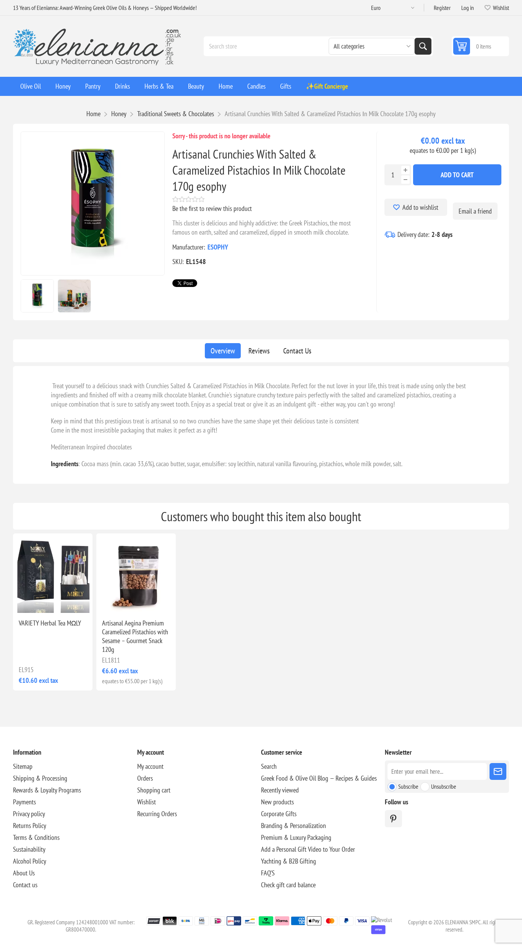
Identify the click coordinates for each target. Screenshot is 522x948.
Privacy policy (29, 813)
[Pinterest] (393, 818)
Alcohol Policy (29, 861)
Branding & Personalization (293, 825)
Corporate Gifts (279, 813)
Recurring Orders (157, 813)
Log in (467, 7)
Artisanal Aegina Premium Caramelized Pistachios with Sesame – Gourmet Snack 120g (135, 636)
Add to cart (457, 174)
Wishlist (146, 801)
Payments (24, 801)
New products (277, 801)
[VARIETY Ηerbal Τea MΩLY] (52, 573)
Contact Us (297, 351)
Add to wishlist (420, 207)
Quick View (41, 600)
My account (150, 766)
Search (423, 46)
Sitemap (22, 766)
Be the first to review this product (212, 208)
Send (498, 771)
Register (442, 7)
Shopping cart (153, 790)
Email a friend (475, 211)
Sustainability (29, 849)
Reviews (259, 351)
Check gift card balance (288, 884)
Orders (145, 778)
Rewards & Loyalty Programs (47, 790)
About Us (24, 873)
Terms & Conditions (36, 837)
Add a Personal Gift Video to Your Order (308, 849)
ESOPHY (218, 247)
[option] (37, 296)
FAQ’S (268, 873)
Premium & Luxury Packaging (296, 837)
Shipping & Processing (40, 778)
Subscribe (408, 786)
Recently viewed (280, 790)
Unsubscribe (443, 786)
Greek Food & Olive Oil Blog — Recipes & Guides (319, 778)
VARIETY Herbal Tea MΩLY (50, 623)
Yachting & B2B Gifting (288, 861)
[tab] (223, 350)
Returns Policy (29, 825)
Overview (223, 351)
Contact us (25, 884)
